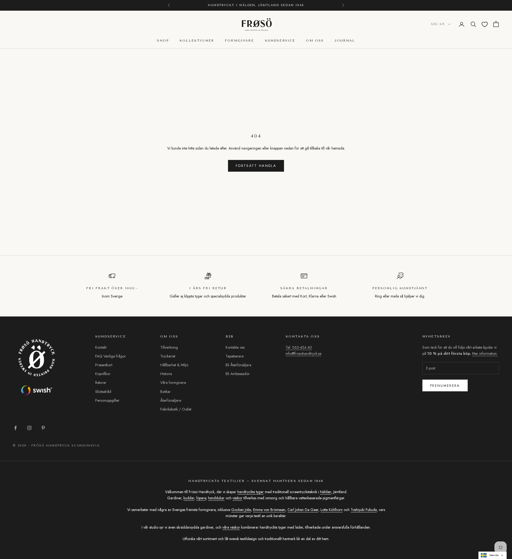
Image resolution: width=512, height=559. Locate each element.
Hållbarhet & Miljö (174, 365)
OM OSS (315, 41)
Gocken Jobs (241, 509)
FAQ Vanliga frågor (110, 356)
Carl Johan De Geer (302, 509)
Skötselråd (103, 391)
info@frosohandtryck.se (303, 353)
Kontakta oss (235, 347)
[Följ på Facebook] (15, 428)
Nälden (325, 491)
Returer (100, 382)
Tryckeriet (167, 356)
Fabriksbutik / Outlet (175, 409)
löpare (201, 498)
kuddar (188, 498)
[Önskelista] (484, 24)
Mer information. (485, 353)
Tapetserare (234, 356)
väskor (237, 498)
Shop (163, 41)
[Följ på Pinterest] (43, 428)
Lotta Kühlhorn (332, 509)
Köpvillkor (102, 373)
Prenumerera (445, 385)
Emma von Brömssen (269, 509)
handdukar (216, 498)
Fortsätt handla (256, 165)
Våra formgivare (173, 382)
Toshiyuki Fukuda (364, 509)
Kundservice (280, 41)
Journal (344, 41)
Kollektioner (196, 41)
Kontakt (100, 347)
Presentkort (103, 365)
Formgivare (239, 41)
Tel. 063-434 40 (299, 347)
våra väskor (231, 527)
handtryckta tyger (250, 491)
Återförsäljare (170, 400)
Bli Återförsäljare (238, 365)
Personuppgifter (107, 400)
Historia (166, 373)
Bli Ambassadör (238, 373)
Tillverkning (169, 347)
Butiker (165, 391)
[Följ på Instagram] (29, 428)
